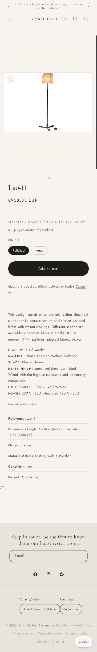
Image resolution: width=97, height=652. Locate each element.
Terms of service (49, 633)
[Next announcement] (88, 6)
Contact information (51, 641)
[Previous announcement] (9, 6)
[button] (9, 19)
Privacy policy (23, 633)
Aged (40, 250)
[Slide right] (59, 178)
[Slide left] (38, 178)
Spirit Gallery (29, 625)
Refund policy (81, 625)
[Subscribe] (82, 556)
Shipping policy (77, 633)
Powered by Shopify (53, 625)
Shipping (14, 230)
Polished (18, 250)
